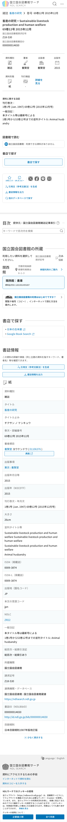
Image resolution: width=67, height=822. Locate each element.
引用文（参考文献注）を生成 (23, 186)
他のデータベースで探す (21, 198)
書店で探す (33, 162)
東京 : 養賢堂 (12, 467)
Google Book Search (19, 334)
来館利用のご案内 (48, 269)
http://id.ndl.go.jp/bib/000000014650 (26, 717)
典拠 (27, 453)
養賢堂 (8, 449)
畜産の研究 (15, 13)
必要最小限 (18, 816)
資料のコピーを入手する (14, 783)
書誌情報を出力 (16, 192)
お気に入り (9, 180)
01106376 (35, 449)
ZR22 (7, 620)
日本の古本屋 (15, 329)
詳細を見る (39, 81)
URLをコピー (19, 180)
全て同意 (50, 816)
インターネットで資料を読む (16, 778)
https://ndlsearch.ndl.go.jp (20, 699)
